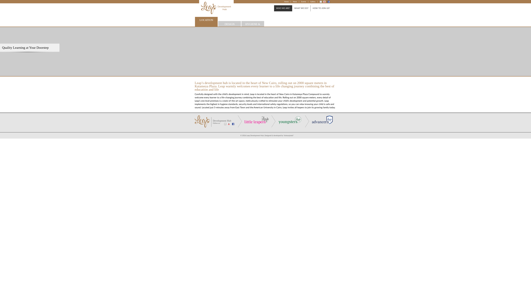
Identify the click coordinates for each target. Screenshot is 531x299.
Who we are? (283, 8)
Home (286, 1)
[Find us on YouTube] (325, 1)
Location (206, 19)
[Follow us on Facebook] (329, 1)
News (295, 1)
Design (230, 24)
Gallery (312, 1)
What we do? (301, 8)
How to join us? (321, 8)
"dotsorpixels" (289, 135)
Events (303, 1)
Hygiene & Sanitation (253, 25)
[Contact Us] (321, 1)
